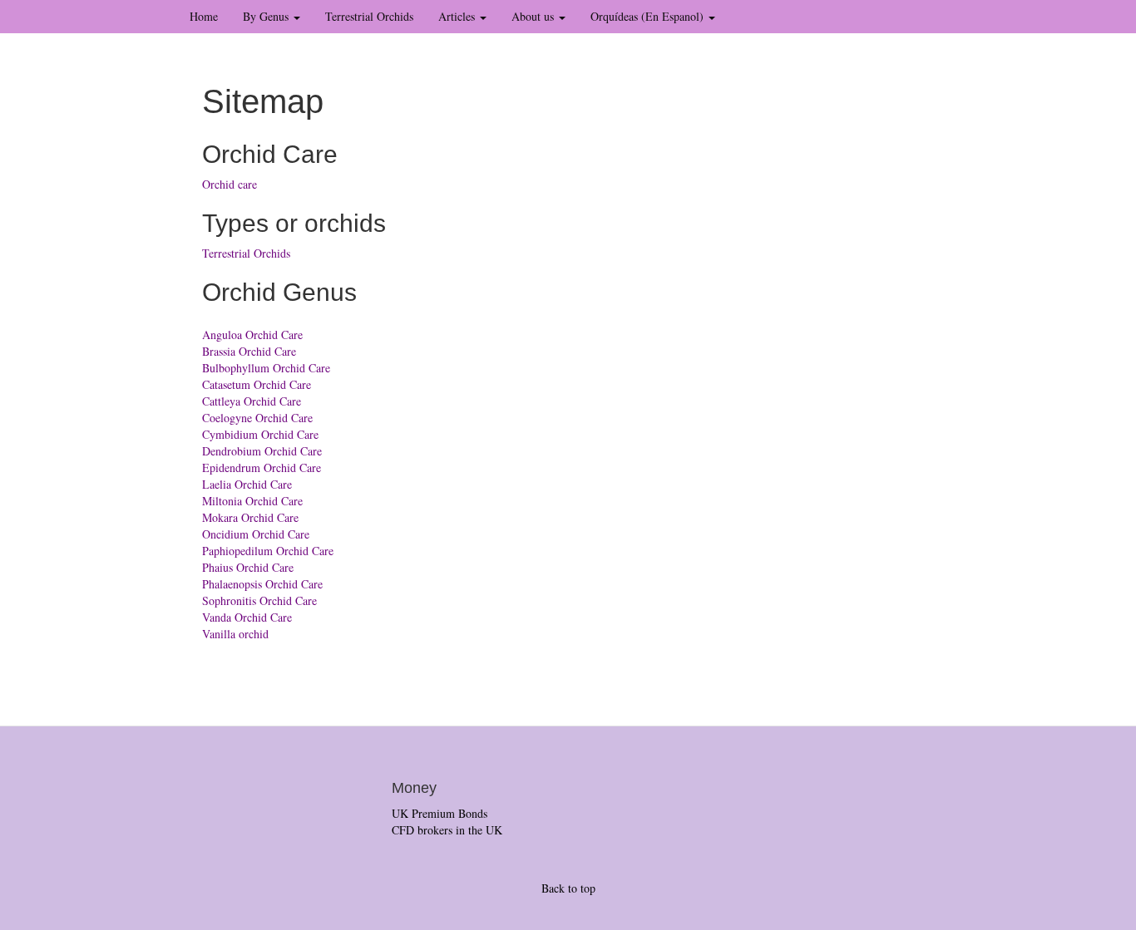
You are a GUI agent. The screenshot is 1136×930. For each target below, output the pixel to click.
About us (534, 16)
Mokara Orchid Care (250, 517)
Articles (458, 16)
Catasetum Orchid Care (256, 384)
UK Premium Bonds (439, 813)
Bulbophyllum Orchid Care (266, 368)
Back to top (568, 888)
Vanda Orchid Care (247, 617)
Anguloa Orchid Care (252, 334)
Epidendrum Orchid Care (261, 467)
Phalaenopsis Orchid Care (262, 584)
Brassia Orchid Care (249, 351)
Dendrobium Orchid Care (262, 451)
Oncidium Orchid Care (255, 534)
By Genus (267, 16)
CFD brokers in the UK (447, 830)
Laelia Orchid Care (247, 484)
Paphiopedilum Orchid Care (267, 550)
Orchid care (229, 184)
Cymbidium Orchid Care (260, 434)
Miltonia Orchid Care (252, 501)
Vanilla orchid (235, 634)
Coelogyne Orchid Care (257, 418)
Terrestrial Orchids (369, 16)
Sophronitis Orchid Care (259, 600)
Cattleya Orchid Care (251, 401)
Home (204, 16)
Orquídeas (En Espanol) (648, 16)
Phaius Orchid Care (248, 567)
